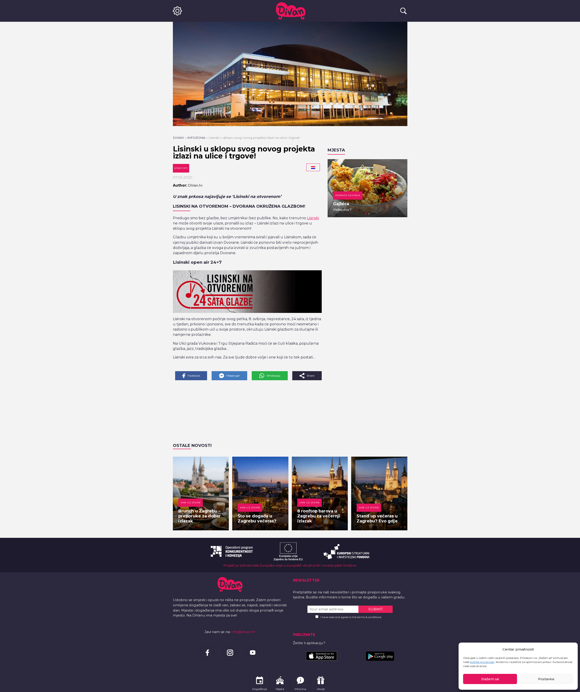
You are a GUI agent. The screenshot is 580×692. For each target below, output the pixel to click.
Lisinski (313, 218)
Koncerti (181, 168)
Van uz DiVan (191, 502)
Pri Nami (342, 203)
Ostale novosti (192, 445)
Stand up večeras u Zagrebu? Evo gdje (377, 519)
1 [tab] (366, 213)
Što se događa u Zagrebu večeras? (257, 519)
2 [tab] (369, 213)
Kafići (339, 195)
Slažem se (490, 679)
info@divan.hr (243, 632)
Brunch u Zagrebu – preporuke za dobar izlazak (199, 516)
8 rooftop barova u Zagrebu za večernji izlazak (318, 516)
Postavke (546, 679)
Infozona (196, 137)
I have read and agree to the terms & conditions (350, 617)
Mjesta (336, 150)
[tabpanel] (367, 188)
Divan (178, 137)
